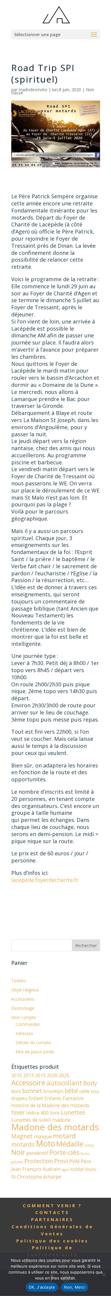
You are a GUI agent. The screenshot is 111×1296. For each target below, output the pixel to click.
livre (54, 1113)
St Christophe (26, 1176)
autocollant (64, 1082)
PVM (74, 1161)
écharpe (52, 1176)
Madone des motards (55, 1127)
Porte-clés (64, 1152)
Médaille (69, 1144)
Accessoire (28, 1082)
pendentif (37, 1153)
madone (61, 1120)
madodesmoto (33, 89)
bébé (71, 1091)
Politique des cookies (52, 1241)
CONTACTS (52, 1212)
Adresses (24, 1033)
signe (65, 1170)
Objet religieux (25, 990)
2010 (16, 1075)
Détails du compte (33, 1042)
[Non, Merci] (104, 1274)
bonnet (32, 1091)
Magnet (22, 1136)
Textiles (18, 980)
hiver (18, 1112)
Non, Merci (74, 1287)
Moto (45, 1143)
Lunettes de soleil (31, 1120)
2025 (64, 1075)
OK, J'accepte (42, 1287)
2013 (28, 1075)
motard (64, 1135)
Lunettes (73, 1112)
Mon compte (23, 1017)
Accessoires (22, 999)
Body (90, 1083)
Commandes (28, 1024)
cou (95, 1091)
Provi (61, 1161)
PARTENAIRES (52, 1219)
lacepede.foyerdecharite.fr (44, 879)
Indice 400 (37, 1113)
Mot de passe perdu (35, 1051)
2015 (40, 1075)
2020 (52, 1075)
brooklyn (53, 1091)
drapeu (19, 1098)
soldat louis (83, 1169)
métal (89, 1145)
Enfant (35, 1098)
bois (16, 1091)
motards (23, 1144)
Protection (38, 1161)
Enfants (53, 1098)
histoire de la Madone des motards (50, 1105)
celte (84, 1091)
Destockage (22, 1008)
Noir (18, 1152)
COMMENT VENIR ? (52, 1205)
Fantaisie (73, 1098)
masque (43, 1136)
